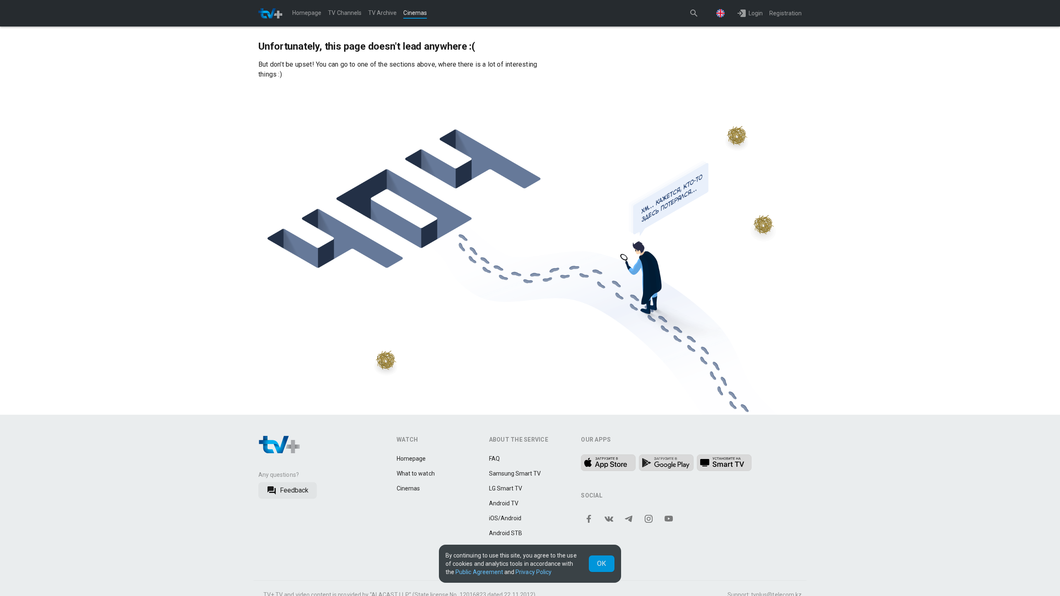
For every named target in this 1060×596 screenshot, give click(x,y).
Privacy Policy (534, 572)
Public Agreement (479, 572)
